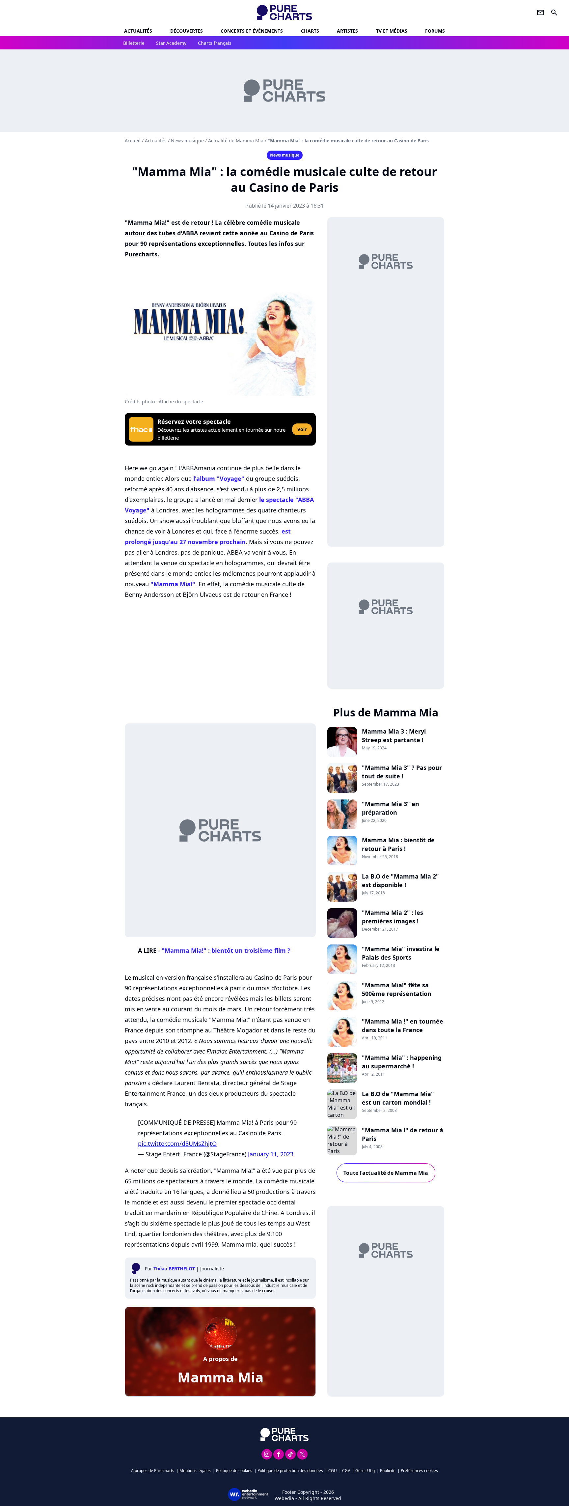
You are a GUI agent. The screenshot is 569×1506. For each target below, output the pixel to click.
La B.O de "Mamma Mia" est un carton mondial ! (398, 1098)
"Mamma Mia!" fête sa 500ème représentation (396, 989)
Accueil (133, 140)
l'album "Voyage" (218, 478)
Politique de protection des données (290, 1470)
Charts (310, 31)
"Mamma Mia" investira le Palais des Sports (401, 953)
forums (435, 31)
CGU (332, 1470)
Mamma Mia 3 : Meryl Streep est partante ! (394, 735)
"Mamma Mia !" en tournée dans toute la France (402, 1025)
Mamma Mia (220, 1377)
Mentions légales (195, 1470)
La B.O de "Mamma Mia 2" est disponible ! (400, 880)
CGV (346, 1470)
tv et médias (391, 31)
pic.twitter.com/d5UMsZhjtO (177, 1143)
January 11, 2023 (270, 1154)
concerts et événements (252, 31)
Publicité (387, 1470)
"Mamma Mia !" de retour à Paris (402, 1134)
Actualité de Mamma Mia (235, 140)
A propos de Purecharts (152, 1470)
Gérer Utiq (365, 1470)
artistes (347, 31)
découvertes (186, 31)
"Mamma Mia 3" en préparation (390, 808)
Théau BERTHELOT (174, 1268)
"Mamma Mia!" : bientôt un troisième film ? (226, 950)
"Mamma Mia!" (172, 584)
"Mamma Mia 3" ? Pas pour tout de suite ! (402, 772)
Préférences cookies (419, 1470)
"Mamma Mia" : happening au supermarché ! (402, 1062)
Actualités (138, 31)
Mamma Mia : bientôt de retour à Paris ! (398, 844)
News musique (187, 140)
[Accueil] (284, 12)
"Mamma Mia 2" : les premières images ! (392, 917)
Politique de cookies (234, 1470)
